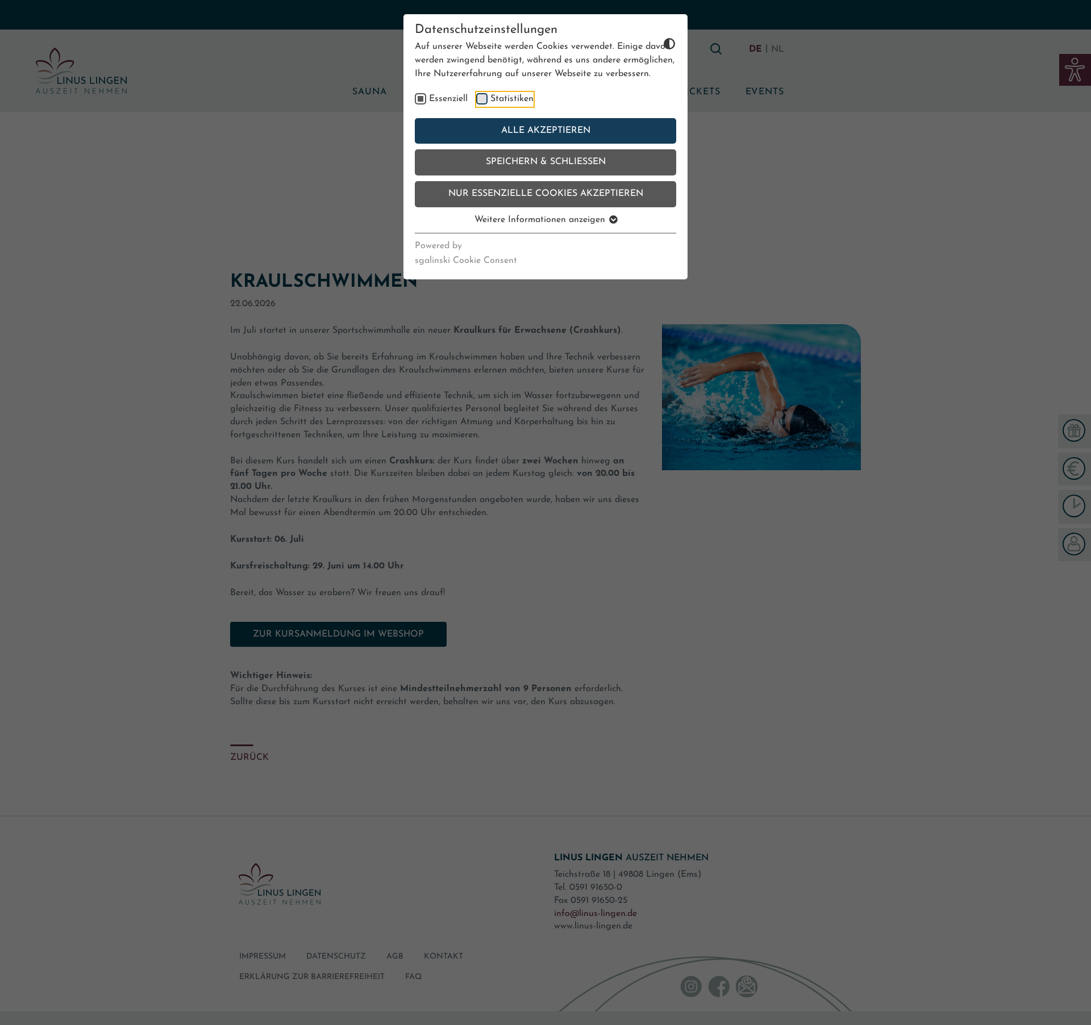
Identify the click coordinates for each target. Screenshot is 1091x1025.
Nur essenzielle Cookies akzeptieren (545, 193)
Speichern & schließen (546, 161)
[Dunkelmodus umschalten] (651, 43)
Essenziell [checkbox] (448, 98)
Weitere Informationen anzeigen (541, 219)
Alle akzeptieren (545, 130)
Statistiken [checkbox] (512, 98)
